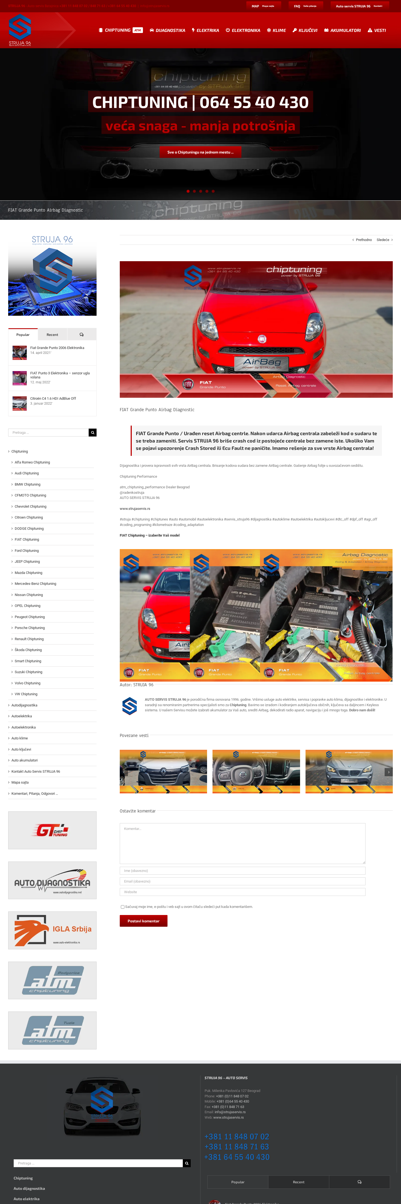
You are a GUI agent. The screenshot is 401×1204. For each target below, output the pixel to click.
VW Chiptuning (26, 694)
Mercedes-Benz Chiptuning (35, 584)
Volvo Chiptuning (27, 683)
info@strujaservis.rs (154, 6)
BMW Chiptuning (27, 484)
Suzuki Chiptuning (28, 672)
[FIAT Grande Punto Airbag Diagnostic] (326, 615)
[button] (124, 772)
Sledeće (383, 240)
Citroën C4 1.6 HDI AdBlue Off (53, 398)
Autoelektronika (23, 727)
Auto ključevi (21, 749)
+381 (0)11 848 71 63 (228, 1107)
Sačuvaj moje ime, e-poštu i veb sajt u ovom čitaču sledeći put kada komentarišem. (189, 907)
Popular (22, 334)
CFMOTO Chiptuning (30, 495)
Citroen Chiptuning (29, 517)
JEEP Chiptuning (27, 561)
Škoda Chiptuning (28, 650)
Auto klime (19, 738)
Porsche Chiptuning (30, 628)
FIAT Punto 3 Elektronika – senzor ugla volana (60, 375)
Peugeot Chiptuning (30, 617)
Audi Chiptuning (27, 473)
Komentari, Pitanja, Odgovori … (34, 793)
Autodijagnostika (24, 705)
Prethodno (364, 240)
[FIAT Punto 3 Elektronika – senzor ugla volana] (20, 374)
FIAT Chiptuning (27, 539)
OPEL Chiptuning (27, 606)
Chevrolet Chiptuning (30, 506)
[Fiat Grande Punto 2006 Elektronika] (20, 348)
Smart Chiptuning (28, 661)
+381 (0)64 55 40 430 (233, 1101)
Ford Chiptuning (27, 551)
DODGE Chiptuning (29, 528)
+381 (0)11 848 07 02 (232, 1096)
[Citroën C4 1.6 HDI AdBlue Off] (20, 399)
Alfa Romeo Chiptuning (32, 462)
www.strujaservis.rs (135, 509)
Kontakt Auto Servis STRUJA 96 (35, 771)
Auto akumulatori (24, 760)
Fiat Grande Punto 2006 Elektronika (57, 348)
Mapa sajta (20, 782)
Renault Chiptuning (29, 639)
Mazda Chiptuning (28, 573)
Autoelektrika (21, 716)
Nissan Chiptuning (29, 595)
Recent (52, 334)
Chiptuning (19, 451)
